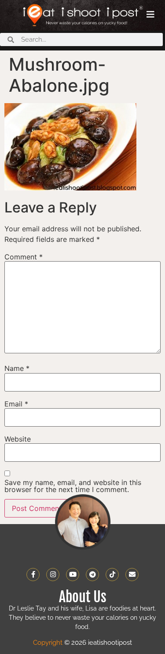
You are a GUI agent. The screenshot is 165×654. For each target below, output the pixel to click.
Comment (23, 256)
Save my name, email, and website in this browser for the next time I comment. (72, 486)
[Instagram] (52, 574)
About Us (82, 597)
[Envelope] (132, 574)
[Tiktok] (112, 574)
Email (16, 403)
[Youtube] (72, 574)
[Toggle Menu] (150, 14)
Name (16, 368)
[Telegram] (92, 574)
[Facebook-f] (33, 574)
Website (17, 438)
